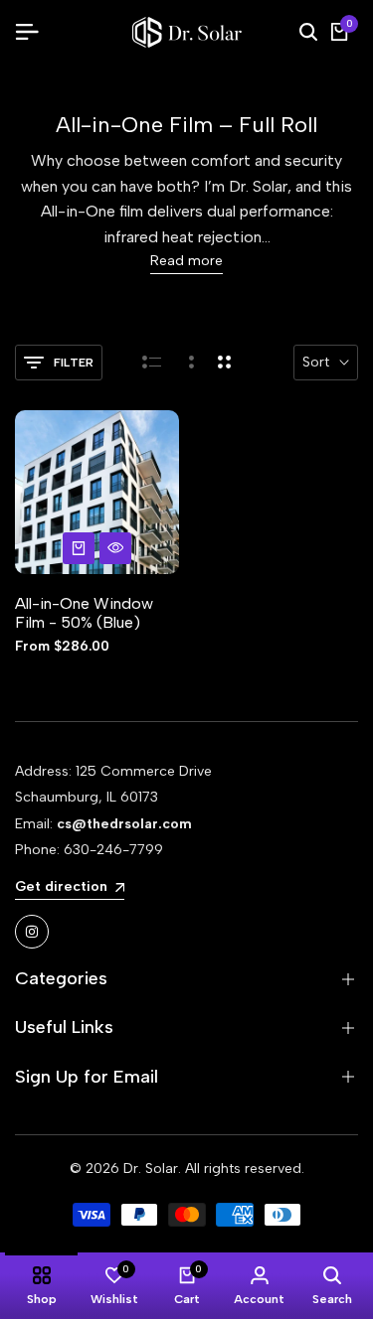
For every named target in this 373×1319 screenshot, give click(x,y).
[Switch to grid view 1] (189, 362)
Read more (186, 261)
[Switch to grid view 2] (224, 362)
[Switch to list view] (151, 362)
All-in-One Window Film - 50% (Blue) (84, 613)
